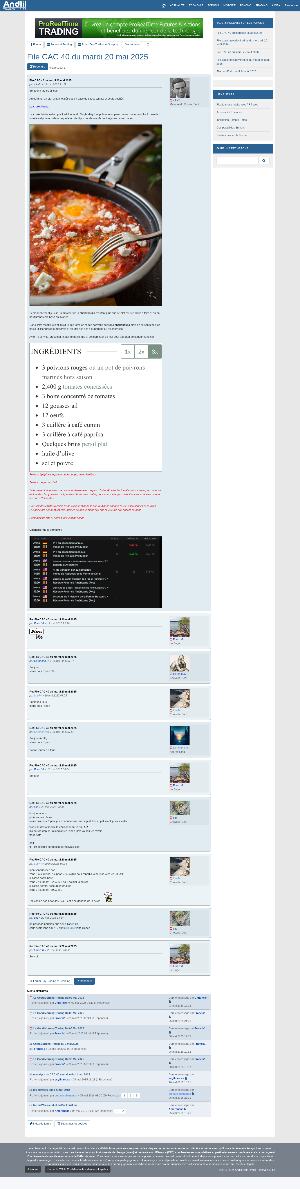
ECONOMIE (196, 5)
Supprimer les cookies (73, 1123)
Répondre (39, 66)
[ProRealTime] (119, 28)
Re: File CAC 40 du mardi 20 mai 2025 (53, 619)
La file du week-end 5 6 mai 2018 (49, 1089)
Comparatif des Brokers (231, 127)
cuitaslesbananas (66, 1095)
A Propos (32, 1169)
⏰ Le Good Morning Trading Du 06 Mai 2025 (56, 1028)
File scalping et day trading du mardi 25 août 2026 (243, 61)
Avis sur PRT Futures (229, 112)
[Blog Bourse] (15, 5)
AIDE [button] (275, 5)
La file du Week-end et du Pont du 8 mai (53, 1105)
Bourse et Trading (61, 44)
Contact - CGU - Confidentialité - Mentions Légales (77, 1169)
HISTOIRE (229, 5)
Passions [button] (290, 5)
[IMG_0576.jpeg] (95, 215)
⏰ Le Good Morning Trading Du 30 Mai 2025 (56, 1059)
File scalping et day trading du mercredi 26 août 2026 (242, 42)
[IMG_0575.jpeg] (95, 407)
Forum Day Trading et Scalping (100, 44)
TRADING (261, 5)
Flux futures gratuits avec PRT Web (237, 104)
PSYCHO (245, 5)
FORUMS (213, 5)
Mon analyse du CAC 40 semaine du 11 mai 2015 (59, 1074)
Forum (37, 44)
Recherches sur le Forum (232, 135)
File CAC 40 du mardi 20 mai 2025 (87, 56)
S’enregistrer (132, 44)
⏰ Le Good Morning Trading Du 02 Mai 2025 (56, 997)
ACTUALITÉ (177, 5)
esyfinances (62, 1079)
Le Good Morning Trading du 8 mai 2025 (53, 1043)
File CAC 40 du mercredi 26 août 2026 (239, 32)
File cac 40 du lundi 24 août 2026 (236, 71)
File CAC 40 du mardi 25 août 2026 (238, 52)
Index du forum (42, 1123)
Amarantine (62, 1110)
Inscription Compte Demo (232, 119)
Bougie (70, 928)
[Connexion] (148, 44)
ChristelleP (62, 1002)
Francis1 (60, 1018)
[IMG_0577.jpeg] (95, 572)
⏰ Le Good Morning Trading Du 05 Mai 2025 (56, 1013)
